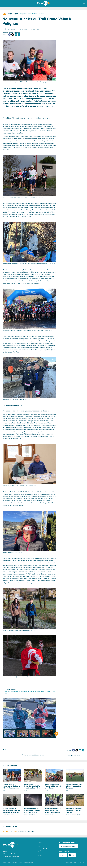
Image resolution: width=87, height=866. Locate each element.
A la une (40, 842)
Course (29, 13)
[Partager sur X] (12, 34)
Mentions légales (12, 862)
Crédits (4, 862)
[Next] (56, 734)
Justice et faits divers (43, 849)
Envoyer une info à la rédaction (11, 856)
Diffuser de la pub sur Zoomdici (11, 854)
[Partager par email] (16, 34)
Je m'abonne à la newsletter (68, 846)
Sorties (40, 855)
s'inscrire (15, 831)
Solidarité (41, 13)
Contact (5, 851)
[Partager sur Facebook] (9, 34)
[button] (84, 3)
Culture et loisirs (42, 847)
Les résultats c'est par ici (12, 405)
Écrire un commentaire (11, 750)
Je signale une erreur (74, 755)
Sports (17, 14)
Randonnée (35, 13)
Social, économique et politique (46, 844)
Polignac (10, 14)
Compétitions (23, 13)
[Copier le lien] (19, 34)
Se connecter (6, 831)
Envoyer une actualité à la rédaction (34, 755)
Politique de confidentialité (26, 862)
